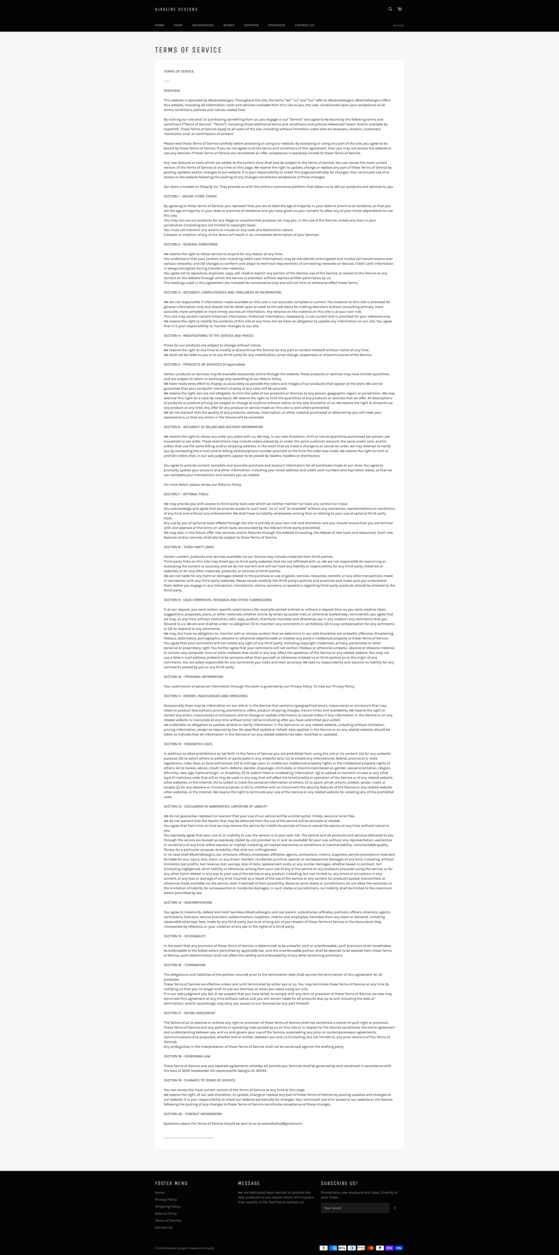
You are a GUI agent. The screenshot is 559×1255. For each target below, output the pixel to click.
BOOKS (228, 25)
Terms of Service (168, 1220)
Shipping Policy (167, 1206)
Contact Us (164, 1227)
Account (398, 25)
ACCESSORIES (203, 25)
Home (159, 1192)
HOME (159, 25)
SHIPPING (251, 25)
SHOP (178, 25)
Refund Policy (166, 1213)
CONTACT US (304, 25)
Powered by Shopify (201, 1248)
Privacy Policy (166, 1199)
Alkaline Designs (176, 9)
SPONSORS (276, 25)
